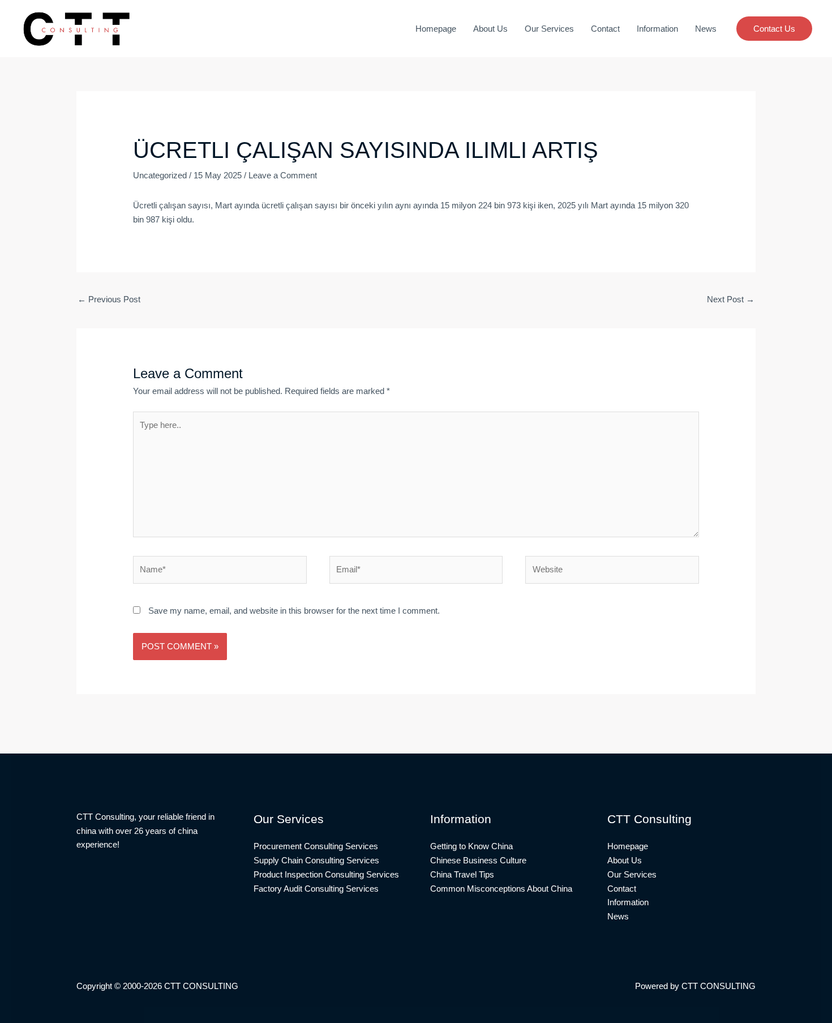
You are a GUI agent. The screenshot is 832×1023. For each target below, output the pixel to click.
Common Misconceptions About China (501, 888)
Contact (605, 28)
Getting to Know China (471, 846)
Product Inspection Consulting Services (326, 874)
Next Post (730, 299)
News (706, 28)
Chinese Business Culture (478, 860)
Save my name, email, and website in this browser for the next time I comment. (294, 610)
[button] (774, 28)
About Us (490, 28)
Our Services (549, 28)
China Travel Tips (462, 874)
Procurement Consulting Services (316, 846)
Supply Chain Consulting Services (316, 860)
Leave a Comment (282, 175)
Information (657, 28)
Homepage (435, 28)
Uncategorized (160, 175)
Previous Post (109, 299)
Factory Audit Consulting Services (316, 888)
